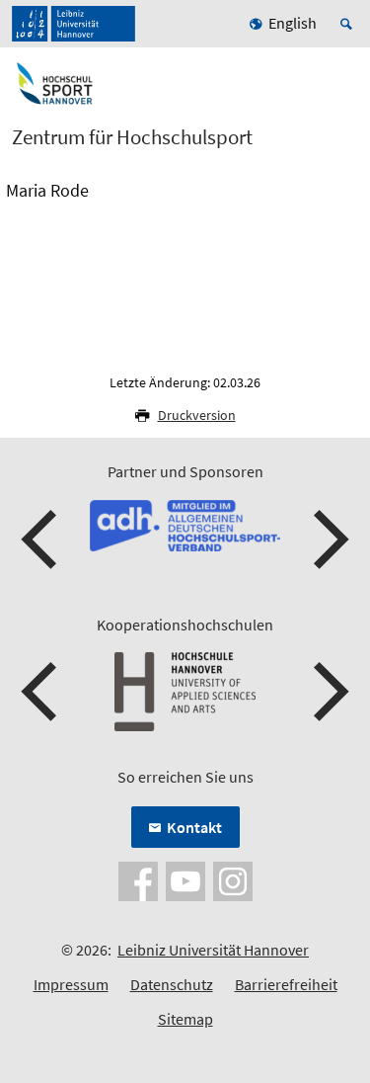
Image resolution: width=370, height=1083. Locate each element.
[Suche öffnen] (349, 24)
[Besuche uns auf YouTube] (185, 879)
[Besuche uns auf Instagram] (233, 879)
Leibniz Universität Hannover (213, 949)
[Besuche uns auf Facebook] (138, 879)
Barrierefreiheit (286, 984)
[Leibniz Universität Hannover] (73, 24)
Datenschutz (171, 984)
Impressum (71, 984)
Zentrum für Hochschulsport (132, 137)
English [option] (292, 23)
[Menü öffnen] (342, 92)
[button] (41, 539)
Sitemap (185, 1019)
